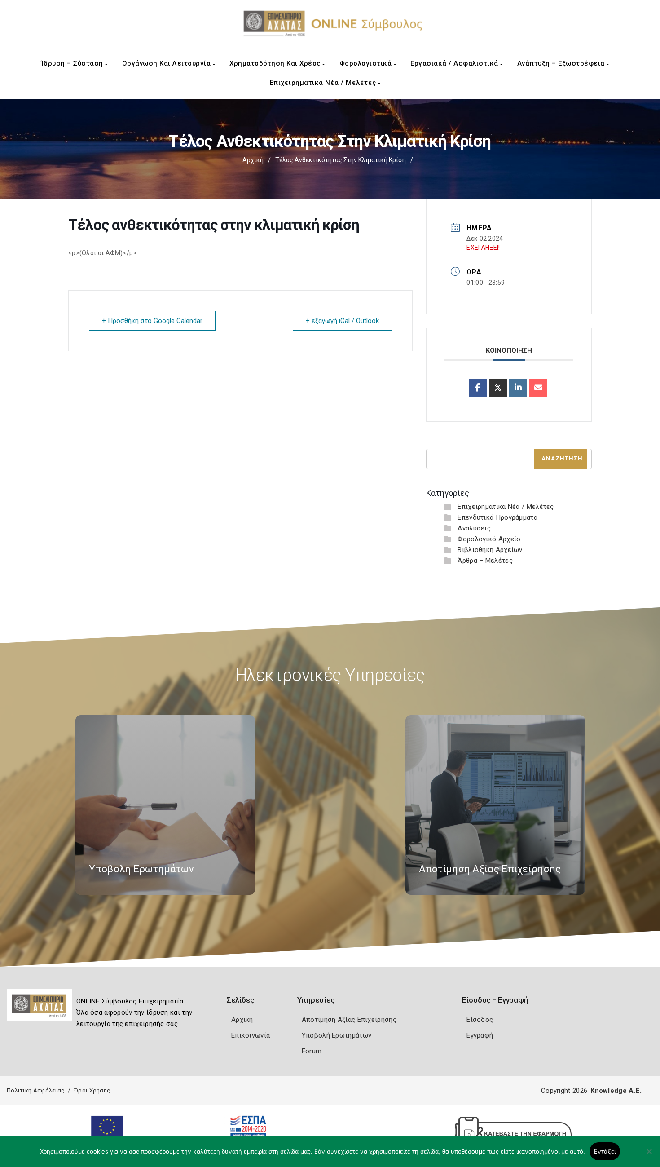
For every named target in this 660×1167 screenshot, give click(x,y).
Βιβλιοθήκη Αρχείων (490, 550)
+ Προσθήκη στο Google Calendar (152, 321)
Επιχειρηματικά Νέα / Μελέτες (324, 83)
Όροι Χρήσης (92, 1090)
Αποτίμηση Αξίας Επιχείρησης (349, 1020)
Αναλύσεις (474, 528)
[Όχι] (648, 1156)
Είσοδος (479, 1020)
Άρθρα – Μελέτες (485, 561)
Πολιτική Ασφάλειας (35, 1090)
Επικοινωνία (250, 1035)
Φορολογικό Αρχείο (489, 539)
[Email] (538, 388)
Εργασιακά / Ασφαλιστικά (455, 63)
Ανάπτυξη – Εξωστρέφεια (562, 63)
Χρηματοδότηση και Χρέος (275, 63)
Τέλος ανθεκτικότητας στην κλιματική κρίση (340, 160)
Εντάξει (605, 1151)
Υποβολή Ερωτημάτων (336, 1035)
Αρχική (253, 160)
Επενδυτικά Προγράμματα (497, 517)
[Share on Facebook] (478, 388)
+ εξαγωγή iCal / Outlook (342, 321)
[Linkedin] (518, 388)
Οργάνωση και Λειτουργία (167, 63)
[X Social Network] (498, 388)
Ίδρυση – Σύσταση (73, 63)
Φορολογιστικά (366, 63)
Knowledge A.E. (616, 1091)
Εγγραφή (479, 1035)
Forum (312, 1051)
